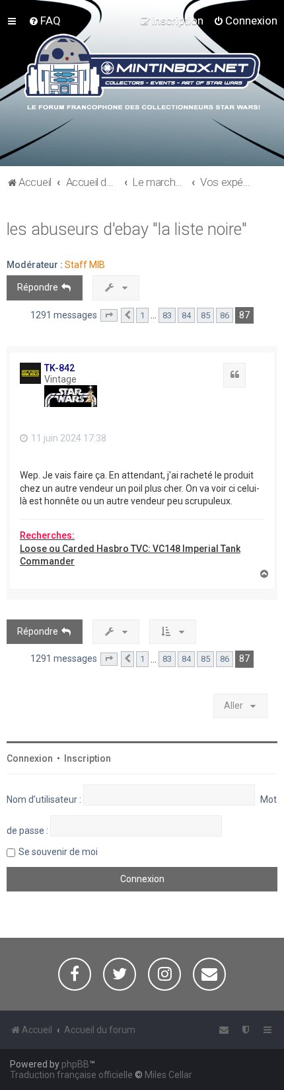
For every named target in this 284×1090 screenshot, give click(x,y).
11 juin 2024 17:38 (67, 438)
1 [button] (142, 315)
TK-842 (59, 368)
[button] (109, 315)
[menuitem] (44, 20)
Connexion (30, 758)
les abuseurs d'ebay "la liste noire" (127, 229)
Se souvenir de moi (58, 851)
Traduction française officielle (71, 1074)
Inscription (87, 758)
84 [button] (186, 315)
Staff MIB (85, 264)
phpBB (75, 1064)
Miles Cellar (168, 1074)
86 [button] (224, 315)
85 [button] (205, 315)
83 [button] (167, 315)
